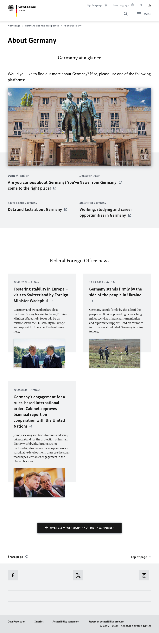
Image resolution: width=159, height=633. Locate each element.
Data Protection (16, 621)
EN (149, 5)
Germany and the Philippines (42, 25)
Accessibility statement (66, 621)
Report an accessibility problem (106, 621)
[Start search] (124, 11)
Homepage (14, 25)
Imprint (39, 621)
